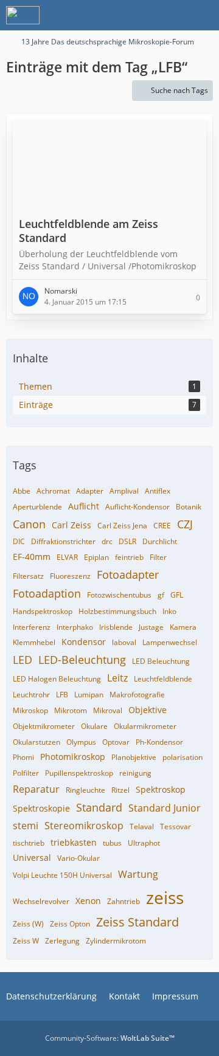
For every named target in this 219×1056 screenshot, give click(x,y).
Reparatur (36, 789)
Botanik (188, 507)
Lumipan (88, 694)
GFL (176, 595)
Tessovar (175, 826)
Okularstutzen (36, 742)
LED (22, 659)
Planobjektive (133, 757)
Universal (32, 857)
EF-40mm (31, 556)
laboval (124, 642)
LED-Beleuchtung (82, 659)
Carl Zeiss (71, 525)
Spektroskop (161, 789)
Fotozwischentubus (119, 595)
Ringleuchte (85, 790)
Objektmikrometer (44, 726)
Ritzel (120, 790)
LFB (62, 694)
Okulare (94, 726)
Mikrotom (70, 710)
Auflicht (83, 506)
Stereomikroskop (83, 825)
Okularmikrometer (145, 726)
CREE (162, 525)
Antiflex (157, 491)
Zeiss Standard (137, 922)
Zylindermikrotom (116, 941)
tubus (112, 843)
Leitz (117, 678)
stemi (25, 825)
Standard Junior (164, 808)
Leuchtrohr (31, 694)
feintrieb (129, 557)
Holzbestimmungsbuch (117, 611)
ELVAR (67, 557)
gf (161, 595)
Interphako (75, 627)
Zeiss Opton (70, 924)
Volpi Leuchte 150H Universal (62, 875)
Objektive (147, 710)
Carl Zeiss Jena (122, 525)
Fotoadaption (47, 593)
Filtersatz (28, 576)
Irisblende (116, 627)
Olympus (81, 742)
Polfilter (26, 773)
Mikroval (107, 710)
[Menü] (203, 15)
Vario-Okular (78, 858)
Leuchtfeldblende (163, 679)
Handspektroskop (42, 611)
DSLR (127, 541)
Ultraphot (144, 843)
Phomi (23, 757)
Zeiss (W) (28, 924)
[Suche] (142, 15)
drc (107, 541)
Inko (169, 611)
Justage (151, 627)
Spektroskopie (41, 808)
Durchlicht (159, 541)
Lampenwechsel (169, 642)
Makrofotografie (137, 694)
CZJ (185, 524)
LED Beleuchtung (161, 661)
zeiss (165, 897)
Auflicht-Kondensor (137, 507)
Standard (99, 807)
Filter (158, 557)
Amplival (124, 491)
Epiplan (96, 557)
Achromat (53, 491)
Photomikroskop (72, 756)
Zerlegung (62, 941)
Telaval (142, 826)
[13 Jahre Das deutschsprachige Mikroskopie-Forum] (23, 15)
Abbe (21, 491)
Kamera (183, 627)
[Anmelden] (173, 15)
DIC (19, 541)
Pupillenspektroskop (79, 773)
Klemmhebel (34, 642)
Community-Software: (110, 1038)
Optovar (116, 742)
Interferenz (31, 627)
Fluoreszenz (70, 576)
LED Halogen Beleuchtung (57, 679)
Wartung (138, 874)
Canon (29, 524)
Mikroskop (30, 710)
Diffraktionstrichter (63, 541)
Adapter (89, 491)
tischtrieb (28, 843)
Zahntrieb (123, 901)
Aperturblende (37, 507)
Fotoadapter (128, 574)
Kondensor (83, 641)
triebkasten (73, 842)
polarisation (182, 757)
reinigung (135, 773)
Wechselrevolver (41, 901)
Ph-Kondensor (159, 742)
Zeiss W (26, 941)
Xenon (88, 900)
